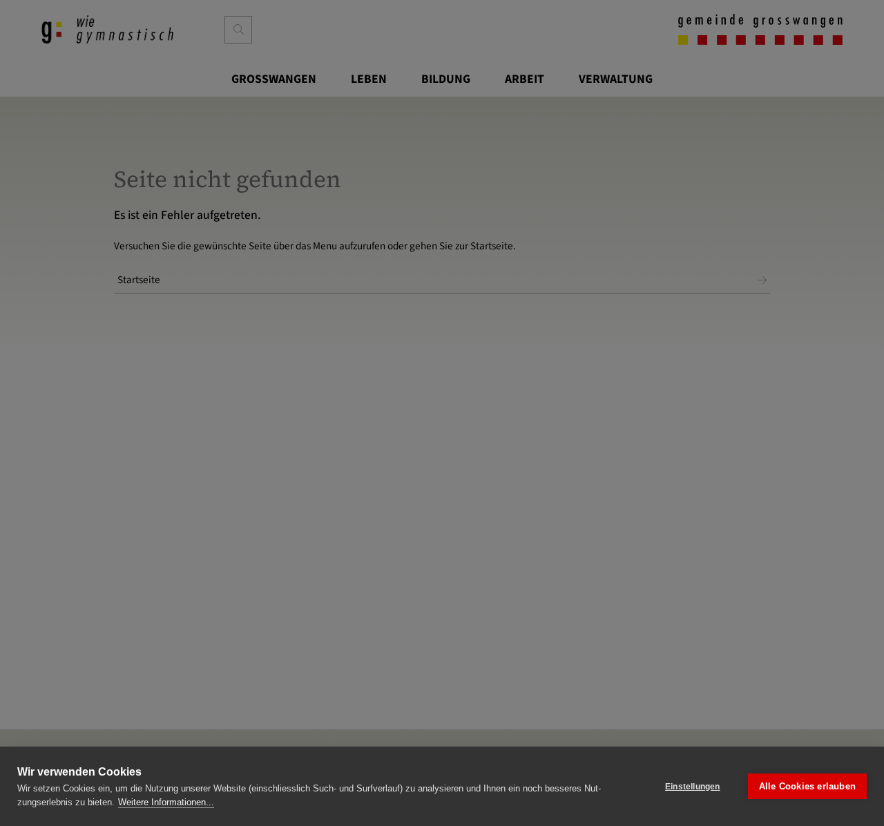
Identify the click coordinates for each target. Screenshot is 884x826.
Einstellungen (692, 786)
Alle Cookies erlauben (807, 786)
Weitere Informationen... (166, 802)
